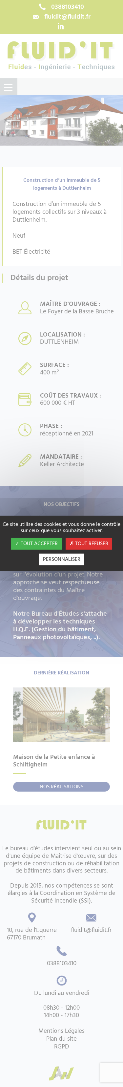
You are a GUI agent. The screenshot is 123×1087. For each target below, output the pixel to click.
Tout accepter (38, 544)
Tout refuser (91, 544)
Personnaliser (61, 559)
